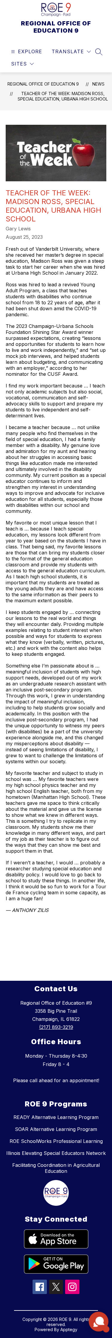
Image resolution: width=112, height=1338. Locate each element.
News (98, 83)
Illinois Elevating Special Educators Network (56, 1153)
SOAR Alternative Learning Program (56, 1129)
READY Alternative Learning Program (56, 1117)
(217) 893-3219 (56, 1027)
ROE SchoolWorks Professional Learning (56, 1141)
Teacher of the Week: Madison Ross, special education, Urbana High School (63, 96)
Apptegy (68, 1329)
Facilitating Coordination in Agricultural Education (56, 1168)
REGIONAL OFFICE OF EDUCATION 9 (43, 83)
